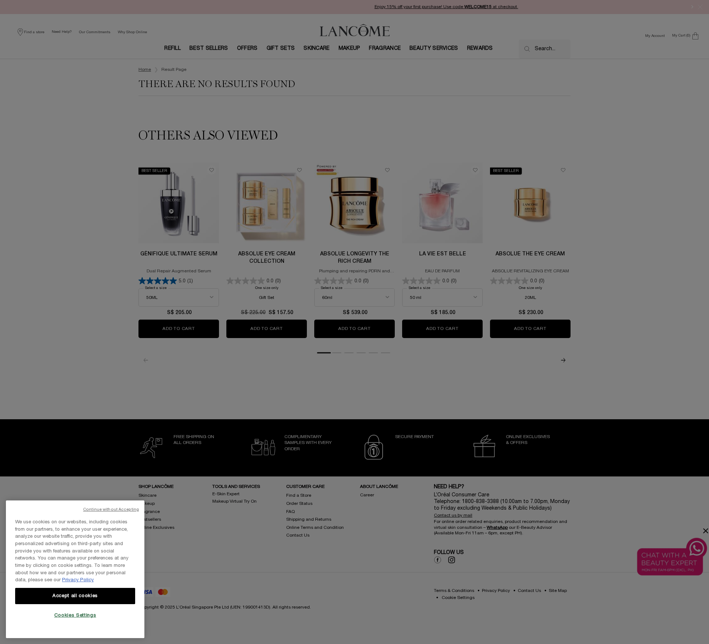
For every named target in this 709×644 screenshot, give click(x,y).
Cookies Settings (75, 615)
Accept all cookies (75, 596)
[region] (75, 569)
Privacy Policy (78, 580)
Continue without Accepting (111, 510)
